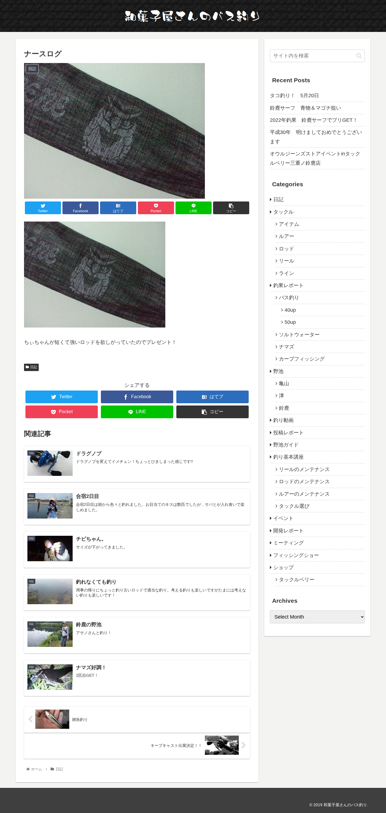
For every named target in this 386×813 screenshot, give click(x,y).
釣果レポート (288, 285)
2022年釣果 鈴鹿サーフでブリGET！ (314, 120)
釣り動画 (283, 420)
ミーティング (288, 543)
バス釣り (289, 297)
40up (290, 310)
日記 (33, 367)
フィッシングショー (296, 555)
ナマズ (286, 347)
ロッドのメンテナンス (304, 481)
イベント (283, 518)
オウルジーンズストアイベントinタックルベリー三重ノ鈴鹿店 (315, 158)
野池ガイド (286, 445)
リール (286, 261)
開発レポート (288, 531)
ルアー (286, 236)
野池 (278, 371)
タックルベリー (297, 579)
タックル (283, 212)
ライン (286, 273)
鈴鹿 (284, 408)
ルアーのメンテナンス (304, 494)
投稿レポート (288, 432)
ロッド (286, 249)
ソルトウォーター (299, 334)
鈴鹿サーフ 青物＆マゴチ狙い (305, 108)
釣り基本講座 (288, 457)
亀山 (284, 383)
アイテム (289, 224)
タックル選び (294, 506)
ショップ (283, 567)
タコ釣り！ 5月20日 (294, 95)
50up (290, 322)
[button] (359, 56)
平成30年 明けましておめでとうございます (316, 136)
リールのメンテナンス (304, 469)
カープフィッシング (302, 359)
